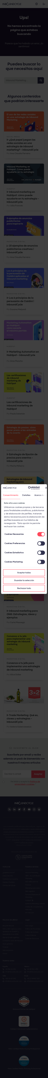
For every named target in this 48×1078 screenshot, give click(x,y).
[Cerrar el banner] (46, 488)
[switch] (41, 543)
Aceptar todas (24, 573)
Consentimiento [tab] (10, 495)
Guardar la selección (24, 580)
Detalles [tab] (26, 495)
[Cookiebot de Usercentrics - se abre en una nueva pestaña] (29, 488)
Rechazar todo (24, 588)
